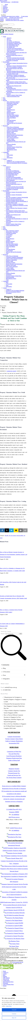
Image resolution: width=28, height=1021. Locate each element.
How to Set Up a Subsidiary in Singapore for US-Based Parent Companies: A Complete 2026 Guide (15, 726)
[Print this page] (20, 530)
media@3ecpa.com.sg (11, 687)
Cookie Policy (9, 1006)
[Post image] (4, 549)
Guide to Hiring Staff (14, 760)
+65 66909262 (15, 814)
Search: (3, 633)
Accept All (14, 1009)
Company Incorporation (14, 736)
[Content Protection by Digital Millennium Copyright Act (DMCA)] (6, 968)
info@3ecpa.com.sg (5, 2)
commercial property (12, 371)
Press (4, 675)
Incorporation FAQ (14, 743)
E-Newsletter (6, 671)
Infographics (6, 678)
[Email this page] (25, 530)
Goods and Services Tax (14, 775)
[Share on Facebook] (2, 530)
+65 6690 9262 (14, 2)
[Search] (14, 24)
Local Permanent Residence (14, 756)
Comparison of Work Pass (14, 751)
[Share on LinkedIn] (11, 530)
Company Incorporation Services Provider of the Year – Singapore (14, 862)
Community (5, 665)
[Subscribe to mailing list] (16, 530)
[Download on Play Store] (14, 837)
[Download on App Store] (14, 834)
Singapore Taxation (14, 768)
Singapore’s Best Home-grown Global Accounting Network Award (14, 870)
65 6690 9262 (7, 690)
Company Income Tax (14, 771)
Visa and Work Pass (14, 753)
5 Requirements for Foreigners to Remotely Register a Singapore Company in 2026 (15, 699)
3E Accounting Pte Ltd (17, 962)
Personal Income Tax (14, 773)
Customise (14, 1013)
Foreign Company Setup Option (14, 739)
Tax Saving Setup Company (14, 777)
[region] (14, 1008)
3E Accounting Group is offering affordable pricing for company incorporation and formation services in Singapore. (14, 799)
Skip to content (3, 0)
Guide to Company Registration (14, 741)
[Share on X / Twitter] (7, 530)
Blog (4, 668)
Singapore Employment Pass (14, 758)
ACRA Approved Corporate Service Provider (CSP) (14, 888)
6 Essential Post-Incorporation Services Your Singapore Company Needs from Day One (14, 706)
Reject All (14, 1017)
